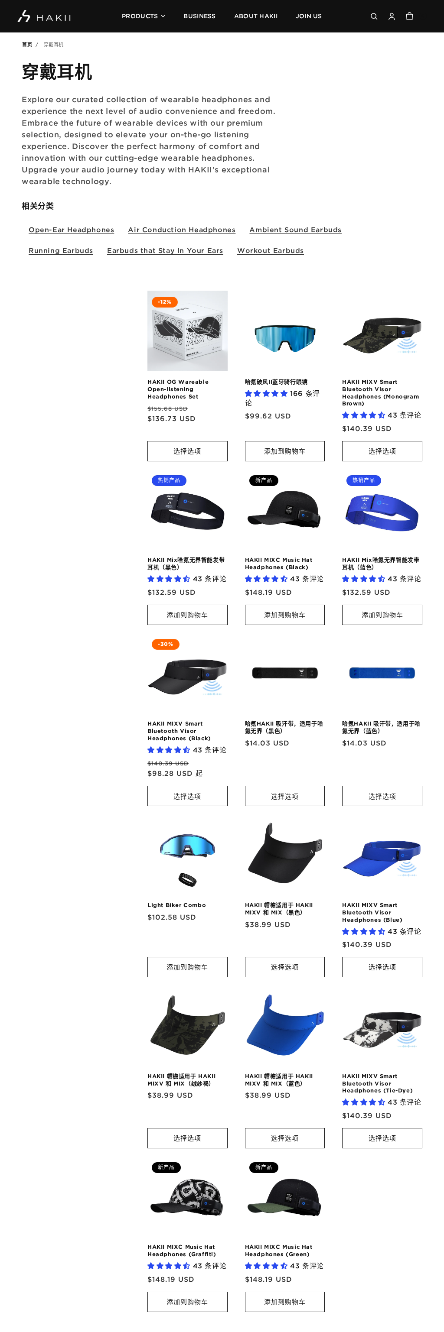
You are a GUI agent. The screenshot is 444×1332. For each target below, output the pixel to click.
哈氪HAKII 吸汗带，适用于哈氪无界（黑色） (284, 727)
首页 (27, 44)
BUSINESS (199, 16)
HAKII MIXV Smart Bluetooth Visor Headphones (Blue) (372, 912)
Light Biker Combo (176, 905)
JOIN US (309, 16)
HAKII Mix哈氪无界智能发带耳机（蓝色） (380, 563)
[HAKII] (44, 16)
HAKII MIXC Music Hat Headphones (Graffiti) (181, 1250)
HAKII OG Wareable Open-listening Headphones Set (178, 389)
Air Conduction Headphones (181, 229)
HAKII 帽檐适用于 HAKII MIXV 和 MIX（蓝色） (279, 1079)
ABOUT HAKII (256, 16)
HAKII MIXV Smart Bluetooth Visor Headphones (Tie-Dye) (377, 1083)
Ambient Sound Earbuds (295, 229)
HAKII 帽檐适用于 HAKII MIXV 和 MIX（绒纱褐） (181, 1079)
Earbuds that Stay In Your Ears (165, 250)
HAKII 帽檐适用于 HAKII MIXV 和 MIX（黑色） (279, 908)
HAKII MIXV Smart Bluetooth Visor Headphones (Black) (179, 730)
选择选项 (187, 450)
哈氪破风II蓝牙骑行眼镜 (276, 382)
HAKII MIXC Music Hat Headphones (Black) (279, 563)
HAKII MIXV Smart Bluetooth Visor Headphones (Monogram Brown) (380, 393)
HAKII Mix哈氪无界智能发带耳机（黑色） (186, 563)
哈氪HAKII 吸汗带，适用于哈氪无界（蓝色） (381, 727)
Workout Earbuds (270, 250)
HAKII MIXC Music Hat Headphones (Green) (279, 1250)
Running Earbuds (61, 250)
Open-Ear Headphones (71, 229)
